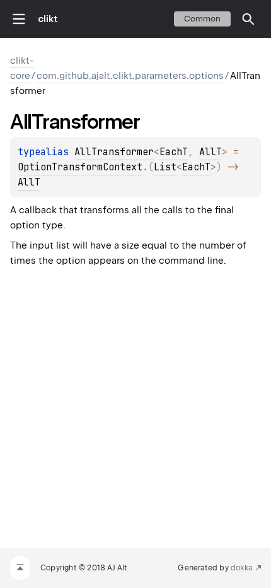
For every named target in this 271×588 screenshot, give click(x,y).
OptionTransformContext (80, 167)
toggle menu (19, 19)
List (165, 167)
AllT (210, 152)
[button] (248, 19)
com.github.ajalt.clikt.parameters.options (130, 75)
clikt (48, 19)
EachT (173, 152)
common (202, 18)
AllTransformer (114, 152)
